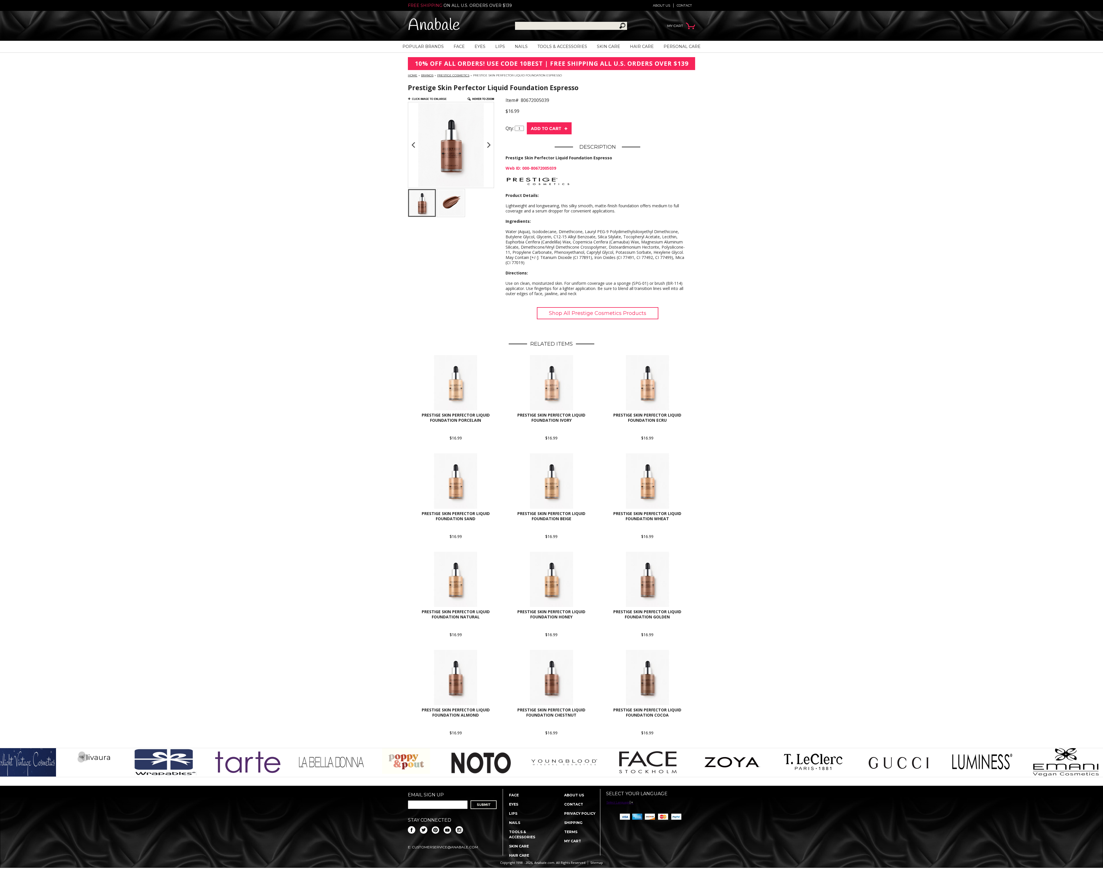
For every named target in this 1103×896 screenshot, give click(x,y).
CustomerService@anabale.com (445, 847)
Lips (500, 46)
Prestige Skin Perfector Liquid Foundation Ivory (551, 417)
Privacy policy (579, 813)
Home (412, 75)
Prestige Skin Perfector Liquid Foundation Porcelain (456, 417)
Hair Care (642, 46)
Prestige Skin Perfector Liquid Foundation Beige (551, 516)
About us (661, 5)
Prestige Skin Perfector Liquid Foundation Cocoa (647, 712)
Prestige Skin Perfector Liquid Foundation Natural (456, 614)
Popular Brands (423, 46)
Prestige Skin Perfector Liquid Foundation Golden (647, 614)
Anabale (434, 26)
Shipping (573, 822)
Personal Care (682, 46)
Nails (521, 46)
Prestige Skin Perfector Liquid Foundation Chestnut (551, 712)
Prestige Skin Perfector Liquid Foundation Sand (456, 516)
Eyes (480, 46)
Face (459, 46)
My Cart (572, 841)
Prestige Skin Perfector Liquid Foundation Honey (551, 614)
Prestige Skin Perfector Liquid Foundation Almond (456, 712)
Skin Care (608, 46)
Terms (570, 832)
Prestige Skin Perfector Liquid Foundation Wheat (647, 516)
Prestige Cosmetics (453, 75)
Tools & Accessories (562, 46)
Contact (684, 5)
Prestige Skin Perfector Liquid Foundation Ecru (647, 417)
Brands (427, 75)
